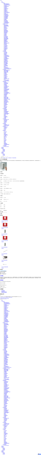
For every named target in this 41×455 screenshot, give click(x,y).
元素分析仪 (5, 137)
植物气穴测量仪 (6, 37)
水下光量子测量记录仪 (6, 379)
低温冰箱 (5, 140)
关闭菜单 (1, 298)
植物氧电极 (5, 40)
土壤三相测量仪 (6, 316)
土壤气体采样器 (6, 21)
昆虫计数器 (5, 110)
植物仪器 (4, 322)
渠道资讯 (4, 149)
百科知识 (4, 448)
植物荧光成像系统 (6, 31)
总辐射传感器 (5, 85)
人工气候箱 (5, 131)
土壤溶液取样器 (6, 17)
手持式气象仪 (5, 52)
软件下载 (4, 151)
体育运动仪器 (4, 123)
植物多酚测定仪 (6, 331)
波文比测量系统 (6, 65)
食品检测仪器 (4, 126)
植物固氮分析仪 (6, 339)
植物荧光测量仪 (6, 329)
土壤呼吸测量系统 (6, 8)
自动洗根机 (5, 46)
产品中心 (3, 2)
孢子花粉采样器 (6, 335)
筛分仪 (5, 138)
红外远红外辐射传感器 (6, 387)
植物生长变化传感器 (6, 400)
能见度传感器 (5, 102)
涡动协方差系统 (6, 364)
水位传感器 (5, 96)
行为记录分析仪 (6, 112)
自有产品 (8, 298)
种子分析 (5, 129)
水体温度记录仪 (6, 375)
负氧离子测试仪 (6, 67)
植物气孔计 (5, 26)
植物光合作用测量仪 (6, 324)
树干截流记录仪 (6, 48)
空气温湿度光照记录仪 (6, 56)
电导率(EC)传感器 (6, 396)
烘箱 (4, 429)
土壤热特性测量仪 (6, 310)
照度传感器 (5, 88)
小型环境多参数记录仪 (6, 366)
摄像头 (5, 404)
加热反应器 (5, 136)
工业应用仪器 (4, 417)
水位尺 (5, 79)
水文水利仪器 (4, 69)
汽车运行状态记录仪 (6, 146)
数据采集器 (5, 82)
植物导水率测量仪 (6, 38)
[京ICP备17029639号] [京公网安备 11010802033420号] (6, 297)
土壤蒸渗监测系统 (6, 320)
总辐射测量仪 (5, 356)
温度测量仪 (5, 54)
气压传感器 (5, 383)
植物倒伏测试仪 (6, 41)
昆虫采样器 (5, 408)
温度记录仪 (5, 352)
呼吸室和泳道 (5, 442)
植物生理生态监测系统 (6, 341)
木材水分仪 (5, 47)
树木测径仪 (5, 35)
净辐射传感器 (5, 385)
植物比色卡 (5, 42)
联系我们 (4, 452)
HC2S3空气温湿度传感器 (4, 253)
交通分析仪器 (4, 444)
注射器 (5, 142)
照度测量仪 (5, 358)
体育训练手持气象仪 (6, 125)
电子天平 (5, 132)
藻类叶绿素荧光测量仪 (6, 377)
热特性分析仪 (5, 419)
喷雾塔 (5, 114)
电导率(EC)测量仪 (6, 71)
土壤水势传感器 (6, 93)
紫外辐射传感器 (6, 87)
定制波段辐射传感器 (6, 89)
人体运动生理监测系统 (6, 423)
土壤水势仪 (5, 5)
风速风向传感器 (6, 83)
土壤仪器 (4, 301)
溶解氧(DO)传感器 (6, 98)
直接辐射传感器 (6, 90)
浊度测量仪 (5, 72)
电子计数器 (5, 44)
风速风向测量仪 (6, 62)
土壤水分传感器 (6, 91)
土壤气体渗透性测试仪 (6, 22)
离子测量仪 (5, 73)
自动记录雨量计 (6, 362)
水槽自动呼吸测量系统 (6, 144)
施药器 (5, 115)
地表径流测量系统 (6, 16)
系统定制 (3, 147)
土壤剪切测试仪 (6, 14)
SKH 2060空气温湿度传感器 (5, 240)
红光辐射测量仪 (6, 60)
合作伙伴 (4, 155)
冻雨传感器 (5, 105)
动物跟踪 (5, 117)
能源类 (5, 421)
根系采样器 (5, 343)
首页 (2, 1)
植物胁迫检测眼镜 (6, 337)
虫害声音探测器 (6, 410)
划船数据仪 (5, 124)
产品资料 (3, 148)
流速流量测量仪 (6, 373)
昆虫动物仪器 (4, 108)
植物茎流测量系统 (6, 25)
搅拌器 (5, 440)
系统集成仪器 (4, 81)
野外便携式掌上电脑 (6, 119)
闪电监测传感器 (6, 104)
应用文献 (4, 150)
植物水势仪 (5, 27)
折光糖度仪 (5, 128)
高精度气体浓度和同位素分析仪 (7, 68)
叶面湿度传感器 (6, 100)
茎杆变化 (5, 49)
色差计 (5, 427)
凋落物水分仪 (5, 43)
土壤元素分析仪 (6, 18)
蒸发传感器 (5, 402)
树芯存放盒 (5, 29)
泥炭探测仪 (5, 318)
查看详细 (3, 228)
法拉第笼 (5, 135)
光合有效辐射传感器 (6, 86)
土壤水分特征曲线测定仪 (7, 12)
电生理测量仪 (5, 109)
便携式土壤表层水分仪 (6, 3)
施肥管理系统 (5, 39)
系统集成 (6, 298)
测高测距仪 (5, 333)
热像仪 (5, 66)
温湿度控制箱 (5, 134)
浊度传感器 (5, 398)
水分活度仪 (5, 438)
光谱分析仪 (5, 33)
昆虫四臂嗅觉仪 (6, 415)
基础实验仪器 (4, 130)
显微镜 (5, 133)
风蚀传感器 (5, 103)
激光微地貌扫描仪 (6, 23)
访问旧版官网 (3, 290)
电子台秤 (5, 431)
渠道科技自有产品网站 (4, 292)
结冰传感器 (5, 107)
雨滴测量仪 (5, 64)
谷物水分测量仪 (6, 425)
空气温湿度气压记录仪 (6, 354)
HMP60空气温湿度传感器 (4, 260)
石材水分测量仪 (6, 20)
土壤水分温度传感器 (6, 92)
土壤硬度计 (5, 19)
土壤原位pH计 (5, 10)
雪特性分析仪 (5, 360)
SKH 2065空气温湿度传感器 (5, 227)
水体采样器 (5, 77)
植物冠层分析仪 (6, 24)
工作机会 (4, 154)
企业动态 (3, 152)
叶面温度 (5, 50)
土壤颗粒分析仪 (6, 308)
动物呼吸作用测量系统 (6, 113)
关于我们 (3, 153)
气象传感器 (5, 406)
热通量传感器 (5, 94)
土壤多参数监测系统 (6, 6)
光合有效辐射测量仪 (6, 58)
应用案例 (3, 450)
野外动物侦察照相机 (6, 111)
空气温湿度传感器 (6, 381)
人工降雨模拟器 (6, 314)
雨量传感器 (5, 84)
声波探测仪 (5, 121)
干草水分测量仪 (6, 45)
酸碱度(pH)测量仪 (6, 70)
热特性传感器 (5, 106)
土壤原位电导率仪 (6, 312)
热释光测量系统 (6, 345)
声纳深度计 (5, 75)
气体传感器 (5, 394)
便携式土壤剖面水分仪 (6, 4)
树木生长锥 (5, 28)
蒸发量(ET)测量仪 (6, 61)
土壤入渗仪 (5, 7)
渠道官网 (3, 298)
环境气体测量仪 (6, 63)
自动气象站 (5, 51)
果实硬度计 (5, 127)
